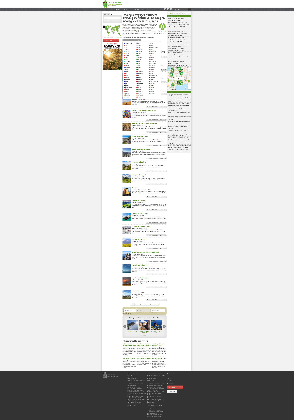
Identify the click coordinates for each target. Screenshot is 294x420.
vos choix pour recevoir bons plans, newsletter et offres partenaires (143, 312)
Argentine (127, 51)
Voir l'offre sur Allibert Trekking (152, 106)
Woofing (149, 394)
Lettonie (140, 79)
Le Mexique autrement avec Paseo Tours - (178, 137)
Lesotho (139, 77)
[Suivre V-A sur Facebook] (165, 9)
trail (136, 31)
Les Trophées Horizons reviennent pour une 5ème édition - (179, 131)
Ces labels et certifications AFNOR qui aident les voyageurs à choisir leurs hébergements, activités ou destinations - (179, 118)
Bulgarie (127, 65)
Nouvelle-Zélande (154, 47)
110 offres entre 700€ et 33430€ (179, 44)
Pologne (152, 57)
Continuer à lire (163, 56)
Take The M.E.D (150, 408)
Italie (139, 63)
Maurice (139, 89)
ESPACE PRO (172, 391)
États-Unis (127, 95)
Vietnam (152, 89)
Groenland (140, 49)
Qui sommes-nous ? (131, 377)
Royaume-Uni (153, 61)
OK (189, 9)
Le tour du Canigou (156, 331)
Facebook (169, 377)
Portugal (152, 59)
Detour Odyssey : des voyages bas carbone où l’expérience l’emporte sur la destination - (179, 134)
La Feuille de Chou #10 (152, 404)
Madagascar (140, 83)
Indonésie (140, 57)
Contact (149, 377)
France (139, 43)
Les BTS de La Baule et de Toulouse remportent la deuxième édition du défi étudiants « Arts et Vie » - (179, 146)
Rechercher (107, 21)
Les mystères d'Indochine (139, 201)
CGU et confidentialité (152, 378)
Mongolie (140, 93)
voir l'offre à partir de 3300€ (177, 65)
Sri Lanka (152, 71)
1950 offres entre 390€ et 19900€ (176, 18)
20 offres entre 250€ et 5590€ (175, 52)
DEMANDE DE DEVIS (109, 40)
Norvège (152, 45)
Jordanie (139, 67)
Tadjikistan (152, 77)
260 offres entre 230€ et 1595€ (176, 35)
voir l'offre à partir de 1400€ (176, 63)
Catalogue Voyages (130, 12)
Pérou (151, 55)
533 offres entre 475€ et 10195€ (177, 33)
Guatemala (140, 51)
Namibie (139, 97)
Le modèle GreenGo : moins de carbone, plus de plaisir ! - (178, 150)
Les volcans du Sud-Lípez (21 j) (140, 278)
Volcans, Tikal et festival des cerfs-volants (144, 111)
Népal (151, 43)
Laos (139, 75)
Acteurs (137, 9)
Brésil (126, 63)
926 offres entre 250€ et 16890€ (177, 22)
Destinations (127, 9)
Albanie (127, 45)
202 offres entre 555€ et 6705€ (176, 39)
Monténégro (140, 95)
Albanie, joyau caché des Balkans (141, 149)
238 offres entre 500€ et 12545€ (176, 37)
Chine (126, 75)
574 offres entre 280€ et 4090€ (176, 29)
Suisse (151, 73)
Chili (126, 73)
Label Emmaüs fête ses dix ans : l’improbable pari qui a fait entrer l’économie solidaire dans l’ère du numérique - (179, 126)
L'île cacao (135, 188)
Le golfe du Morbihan (144, 331)
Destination (106, 14)
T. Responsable (116, 9)
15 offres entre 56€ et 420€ (175, 54)
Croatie (126, 81)
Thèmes (144, 9)
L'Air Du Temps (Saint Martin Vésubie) (135, 390)
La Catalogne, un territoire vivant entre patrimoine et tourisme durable (155, 386)
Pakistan (152, 53)
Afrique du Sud (128, 43)
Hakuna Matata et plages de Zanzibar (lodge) (144, 123)
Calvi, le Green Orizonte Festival (154, 416)
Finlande (127, 97)
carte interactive (119, 37)
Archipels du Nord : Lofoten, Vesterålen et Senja (145, 252)
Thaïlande (152, 83)
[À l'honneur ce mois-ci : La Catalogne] (112, 56)
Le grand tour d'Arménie (138, 239)
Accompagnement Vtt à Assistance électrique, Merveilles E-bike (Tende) (135, 397)
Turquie (152, 87)
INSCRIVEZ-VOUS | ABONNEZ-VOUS (178, 13)
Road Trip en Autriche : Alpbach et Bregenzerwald (154, 397)
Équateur (127, 89)
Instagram (169, 380)
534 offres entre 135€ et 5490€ (177, 31)
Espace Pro (129, 375)
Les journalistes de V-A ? (132, 378)
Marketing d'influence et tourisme (154, 414)
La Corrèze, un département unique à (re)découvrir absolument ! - (177, 109)
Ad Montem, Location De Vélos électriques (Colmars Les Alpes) (136, 404)
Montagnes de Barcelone (139, 162)
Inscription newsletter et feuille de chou (156, 375)
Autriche (127, 55)
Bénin (126, 57)
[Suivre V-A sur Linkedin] (171, 9)
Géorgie (139, 45)
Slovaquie (152, 67)
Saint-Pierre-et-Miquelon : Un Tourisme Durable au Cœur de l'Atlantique (156, 392)
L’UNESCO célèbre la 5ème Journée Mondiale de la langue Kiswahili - (178, 122)
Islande (139, 61)
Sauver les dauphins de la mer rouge (155, 405)
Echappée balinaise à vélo (139, 175)
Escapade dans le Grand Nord (140, 265)
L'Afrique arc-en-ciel (133, 331)
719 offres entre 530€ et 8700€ (178, 24)
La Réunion (140, 73)
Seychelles (152, 65)
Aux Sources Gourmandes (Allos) (134, 402)
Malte (139, 85)
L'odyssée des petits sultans (140, 214)
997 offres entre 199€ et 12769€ (177, 20)
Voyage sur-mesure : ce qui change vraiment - (179, 97)
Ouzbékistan (153, 51)
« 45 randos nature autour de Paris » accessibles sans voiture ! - (179, 142)
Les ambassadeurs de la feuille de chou (136, 380)
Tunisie (152, 85)
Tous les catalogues (131, 385)
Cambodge (127, 67)
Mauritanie (140, 91)
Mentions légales (151, 380)
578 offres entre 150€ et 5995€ (176, 27)
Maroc (139, 87)
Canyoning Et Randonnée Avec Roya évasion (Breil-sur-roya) (137, 393)
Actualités (106, 9)
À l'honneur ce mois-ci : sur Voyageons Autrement (178, 94)
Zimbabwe (152, 93)
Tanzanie (152, 79)
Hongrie (139, 53)
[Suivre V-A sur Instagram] (168, 9)
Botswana (127, 61)
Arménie (127, 53)
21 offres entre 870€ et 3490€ (176, 50)
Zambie (152, 91)
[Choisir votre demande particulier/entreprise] (117, 40)
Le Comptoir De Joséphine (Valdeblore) (135, 391)
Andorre (127, 49)
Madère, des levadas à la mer (140, 136)
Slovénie (152, 69)
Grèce (139, 47)
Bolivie (126, 59)
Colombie (127, 77)
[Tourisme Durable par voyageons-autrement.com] (112, 3)
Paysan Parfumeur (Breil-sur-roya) (134, 387)
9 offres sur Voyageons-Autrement (176, 61)
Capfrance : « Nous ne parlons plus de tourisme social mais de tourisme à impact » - (179, 100)
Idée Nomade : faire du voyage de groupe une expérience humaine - (178, 113)
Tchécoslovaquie (154, 81)
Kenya (139, 69)
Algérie (126, 47)
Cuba (126, 83)
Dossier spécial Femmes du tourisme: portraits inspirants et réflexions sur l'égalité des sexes (155, 401)
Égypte (126, 85)
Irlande (139, 59)
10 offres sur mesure (176, 59)
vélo (146, 31)
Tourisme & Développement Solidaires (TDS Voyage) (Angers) (135, 400)
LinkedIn (169, 375)
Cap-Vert (127, 71)
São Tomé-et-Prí (154, 63)
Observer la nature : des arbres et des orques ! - (179, 139)
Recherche (131, 40)
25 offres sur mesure (176, 48)
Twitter (169, 378)
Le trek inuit (135, 291)
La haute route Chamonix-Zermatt (141, 226)
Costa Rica (127, 79)
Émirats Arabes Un (129, 87)
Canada (126, 69)
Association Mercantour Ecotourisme (155, 388)
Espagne (127, 91)
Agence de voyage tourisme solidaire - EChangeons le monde (155, 412)
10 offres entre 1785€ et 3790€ (178, 57)
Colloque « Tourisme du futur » (154, 410)
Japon (139, 65)
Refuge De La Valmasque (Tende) (134, 388)
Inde (139, 55)
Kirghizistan (140, 71)
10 (155, 304)
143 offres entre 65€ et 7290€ (175, 42)
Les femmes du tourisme (152, 407)
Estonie (127, 93)
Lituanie (139, 81)
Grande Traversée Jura (152, 390)
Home (124, 12)
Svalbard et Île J (153, 75)
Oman (151, 49)
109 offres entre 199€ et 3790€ (177, 46)
